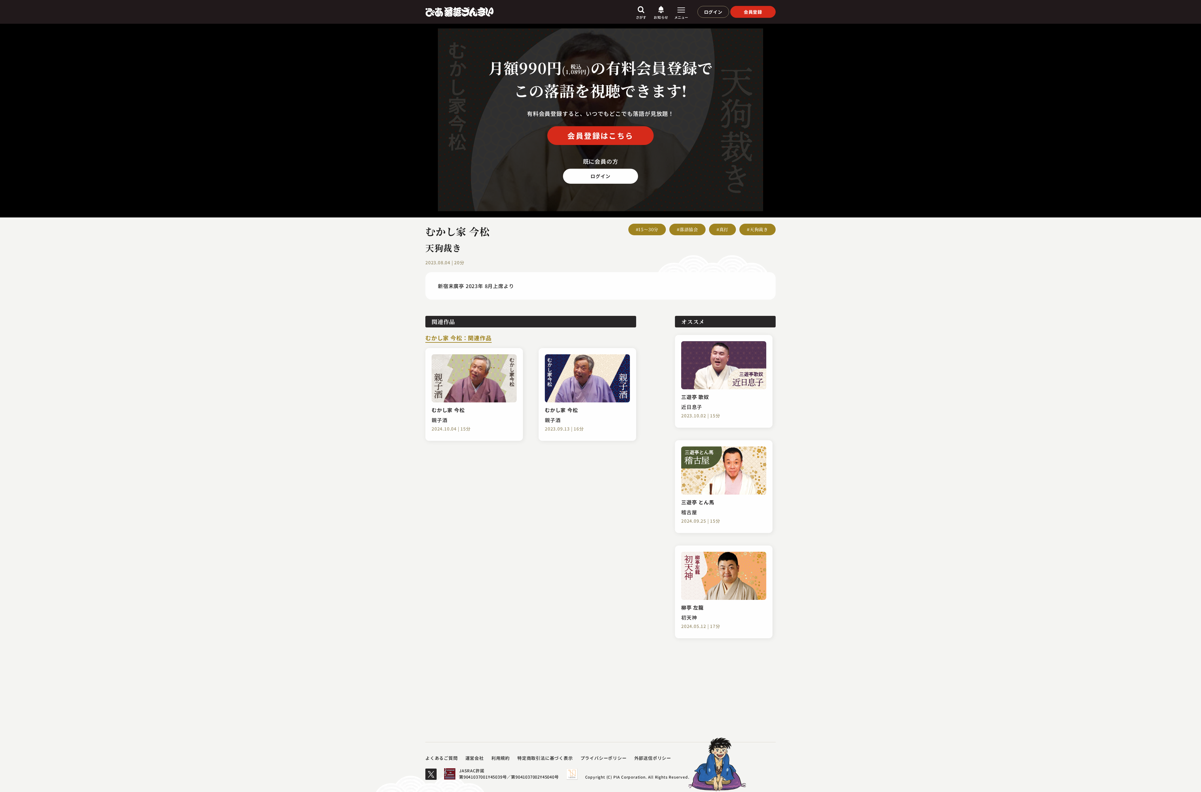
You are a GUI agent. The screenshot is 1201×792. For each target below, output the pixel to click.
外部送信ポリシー (652, 758)
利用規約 (500, 758)
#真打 (722, 229)
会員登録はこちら (600, 135)
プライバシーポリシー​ (603, 758)
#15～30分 (647, 229)
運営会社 (474, 758)
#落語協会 (687, 229)
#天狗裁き (757, 229)
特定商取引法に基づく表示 (545, 758)
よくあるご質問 (441, 758)
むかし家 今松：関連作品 (458, 338)
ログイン (713, 12)
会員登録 (753, 12)
